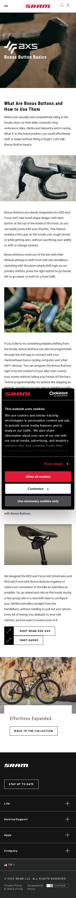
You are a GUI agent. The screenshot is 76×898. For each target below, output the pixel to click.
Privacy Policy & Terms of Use (13, 887)
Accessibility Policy (35, 887)
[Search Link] (62, 6)
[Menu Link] (6, 6)
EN (10, 864)
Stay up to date (21, 784)
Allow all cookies (38, 476)
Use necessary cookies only (38, 501)
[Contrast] (50, 885)
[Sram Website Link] (38, 6)
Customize (35, 488)
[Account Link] (68, 6)
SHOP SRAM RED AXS (35, 631)
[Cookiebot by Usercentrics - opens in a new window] (51, 394)
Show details (53, 464)
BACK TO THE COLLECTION (33, 731)
